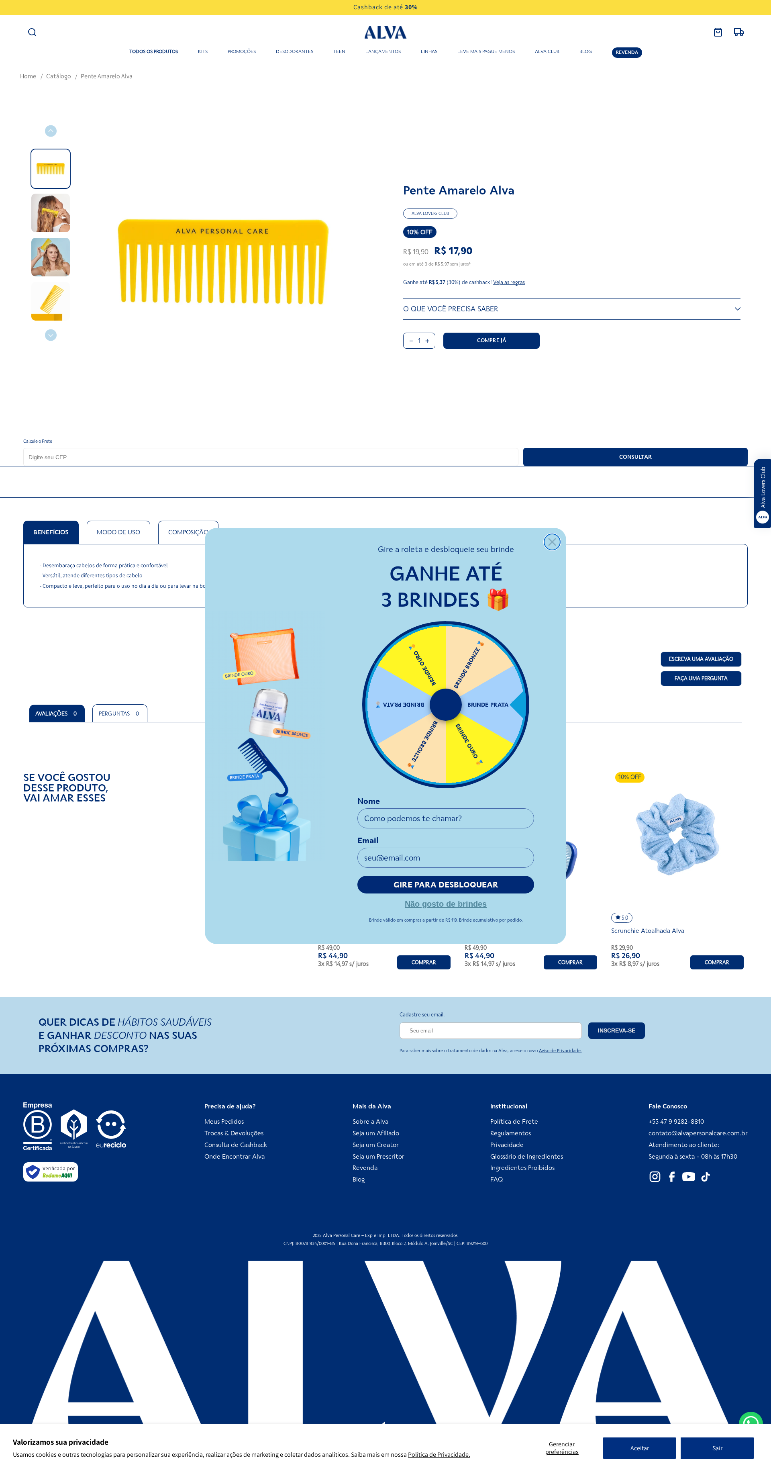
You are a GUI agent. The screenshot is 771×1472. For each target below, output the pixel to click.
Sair (717, 1448)
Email (368, 840)
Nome (368, 801)
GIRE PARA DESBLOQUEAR (446, 884)
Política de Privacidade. (439, 1454)
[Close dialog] (552, 542)
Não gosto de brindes (446, 903)
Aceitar (639, 1448)
